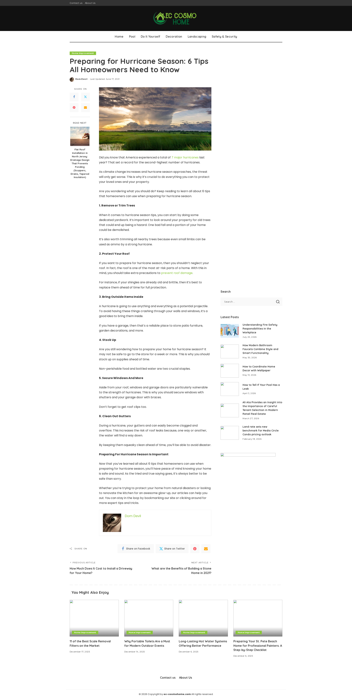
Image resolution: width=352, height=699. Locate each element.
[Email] (85, 107)
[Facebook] (74, 97)
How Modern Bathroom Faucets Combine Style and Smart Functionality (260, 349)
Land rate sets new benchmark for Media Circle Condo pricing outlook (261, 430)
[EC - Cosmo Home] (176, 18)
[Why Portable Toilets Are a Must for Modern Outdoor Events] (148, 618)
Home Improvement (83, 53)
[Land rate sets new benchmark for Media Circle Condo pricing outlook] (230, 433)
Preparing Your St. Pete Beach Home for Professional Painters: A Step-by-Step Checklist (257, 645)
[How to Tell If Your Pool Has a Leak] (230, 389)
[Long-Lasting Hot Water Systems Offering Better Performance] (203, 618)
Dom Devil (81, 79)
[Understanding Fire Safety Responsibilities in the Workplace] (230, 331)
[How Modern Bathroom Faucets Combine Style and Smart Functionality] (230, 351)
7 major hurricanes (185, 157)
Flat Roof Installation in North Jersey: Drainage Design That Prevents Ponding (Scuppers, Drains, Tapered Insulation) (79, 163)
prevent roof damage (176, 273)
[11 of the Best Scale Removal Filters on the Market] (94, 618)
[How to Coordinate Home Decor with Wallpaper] (230, 371)
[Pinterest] (74, 107)
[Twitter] (85, 97)
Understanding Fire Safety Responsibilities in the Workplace (260, 328)
